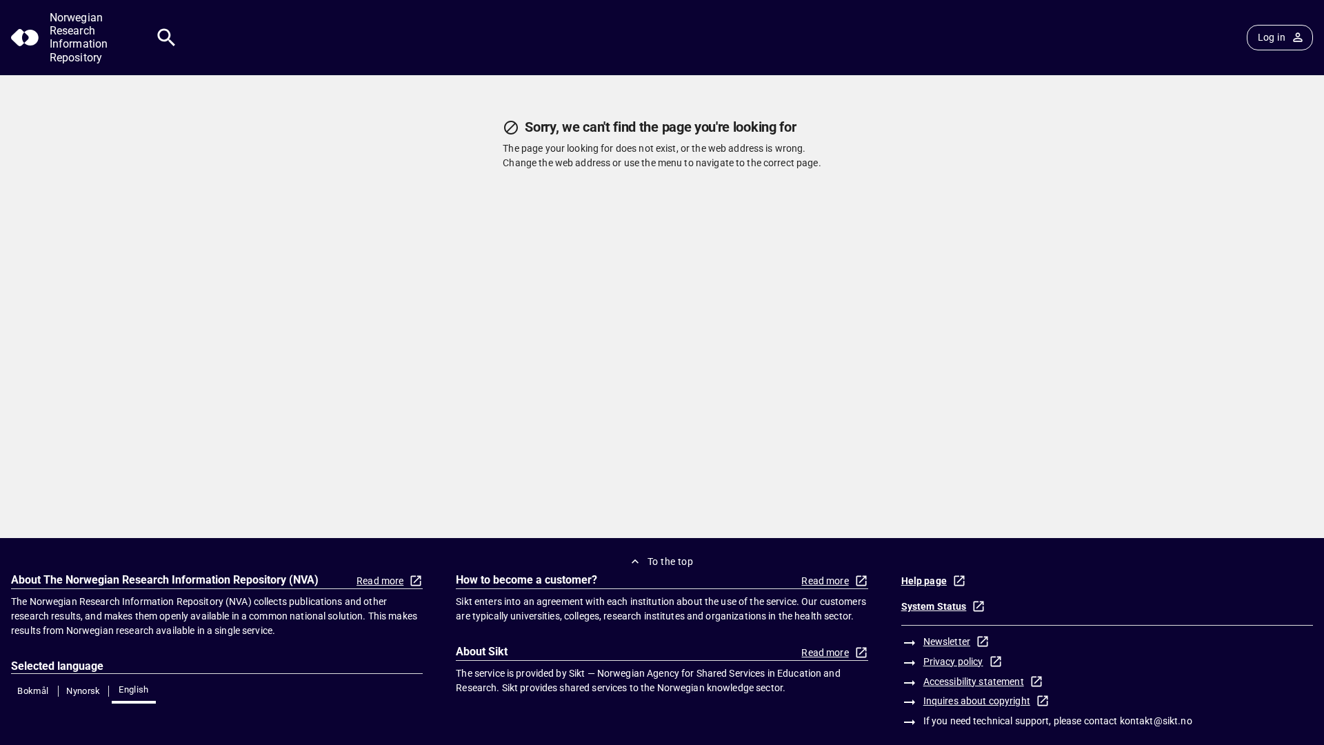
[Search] (166, 37)
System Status (934, 606)
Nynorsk (83, 691)
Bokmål (32, 691)
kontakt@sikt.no (1156, 720)
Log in (1271, 37)
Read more (380, 580)
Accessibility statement (973, 681)
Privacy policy (953, 661)
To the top (670, 561)
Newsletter (946, 641)
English (134, 689)
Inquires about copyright (976, 700)
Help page (924, 580)
